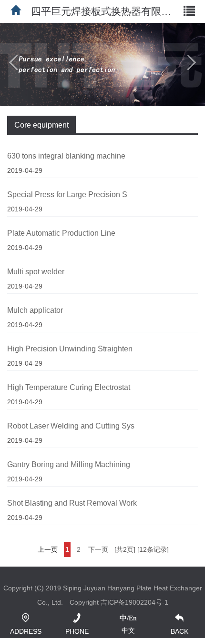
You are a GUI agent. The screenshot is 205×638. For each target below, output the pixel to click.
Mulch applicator (35, 310)
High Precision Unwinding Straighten (70, 349)
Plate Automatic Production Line (61, 233)
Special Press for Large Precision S (67, 194)
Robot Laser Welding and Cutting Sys (70, 426)
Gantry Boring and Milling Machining (68, 464)
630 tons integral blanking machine (66, 156)
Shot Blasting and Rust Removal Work (72, 503)
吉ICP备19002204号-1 (134, 602)
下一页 (98, 549)
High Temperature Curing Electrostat (68, 387)
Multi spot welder (35, 272)
